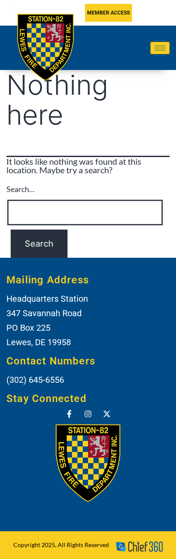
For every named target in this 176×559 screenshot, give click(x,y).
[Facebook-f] (69, 414)
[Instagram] (88, 414)
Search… (20, 189)
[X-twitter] (107, 414)
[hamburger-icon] (160, 48)
